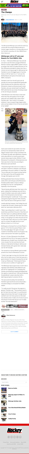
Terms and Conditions (15, 442)
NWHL (3, 311)
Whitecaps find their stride (14, 401)
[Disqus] (14, 351)
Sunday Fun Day (12, 418)
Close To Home (12, 414)
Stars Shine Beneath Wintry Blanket (17, 407)
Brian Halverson (10, 19)
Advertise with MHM (11, 444)
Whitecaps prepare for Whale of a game (16, 395)
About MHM (23, 442)
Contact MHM (20, 444)
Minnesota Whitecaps (19, 309)
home (11, 309)
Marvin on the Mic (12, 388)
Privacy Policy (6, 442)
